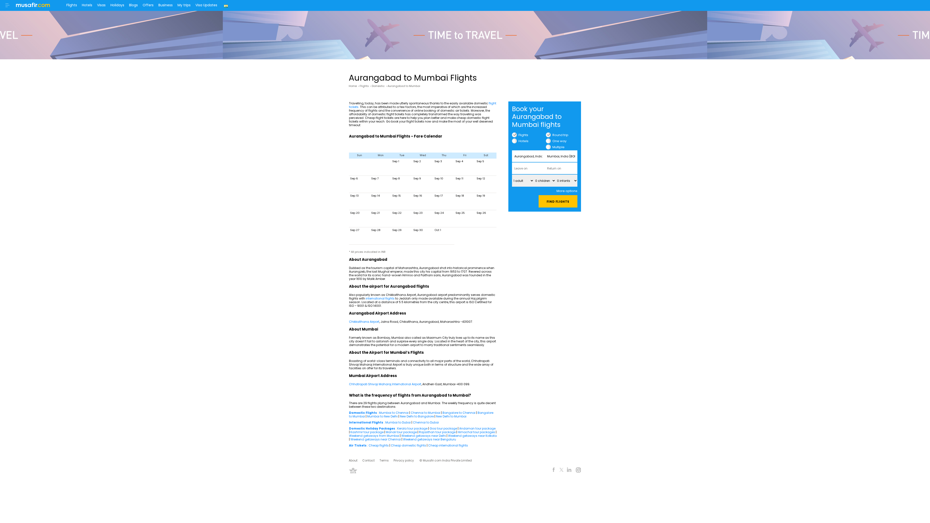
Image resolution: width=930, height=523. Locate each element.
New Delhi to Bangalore (417, 416)
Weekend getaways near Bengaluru (429, 439)
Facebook (554, 471)
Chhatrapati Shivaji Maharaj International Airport (385, 384)
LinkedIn (569, 471)
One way (559, 141)
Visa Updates (206, 5)
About (353, 460)
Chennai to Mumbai (425, 413)
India (226, 5)
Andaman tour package (477, 428)
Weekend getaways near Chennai (375, 439)
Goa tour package (443, 428)
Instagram (578, 471)
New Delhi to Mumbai (451, 416)
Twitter (561, 471)
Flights (71, 5)
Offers (148, 5)
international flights (380, 298)
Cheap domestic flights (409, 445)
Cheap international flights (448, 445)
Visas (101, 5)
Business (165, 5)
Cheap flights (379, 445)
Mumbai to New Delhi (382, 416)
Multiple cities (558, 147)
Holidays (117, 5)
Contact (368, 460)
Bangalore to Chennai (458, 413)
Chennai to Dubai (426, 422)
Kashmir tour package (367, 432)
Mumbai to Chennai (394, 413)
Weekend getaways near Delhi (424, 436)
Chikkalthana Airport (364, 322)
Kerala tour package (412, 428)
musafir (33, 6)
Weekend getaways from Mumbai (374, 436)
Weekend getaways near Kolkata (472, 436)
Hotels (87, 5)
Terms (384, 460)
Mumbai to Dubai (398, 422)
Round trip (560, 135)
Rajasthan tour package (437, 432)
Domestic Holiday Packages (372, 428)
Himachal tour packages (476, 432)
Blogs (133, 5)
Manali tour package (401, 432)
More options (567, 191)
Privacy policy (404, 460)
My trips (184, 5)
